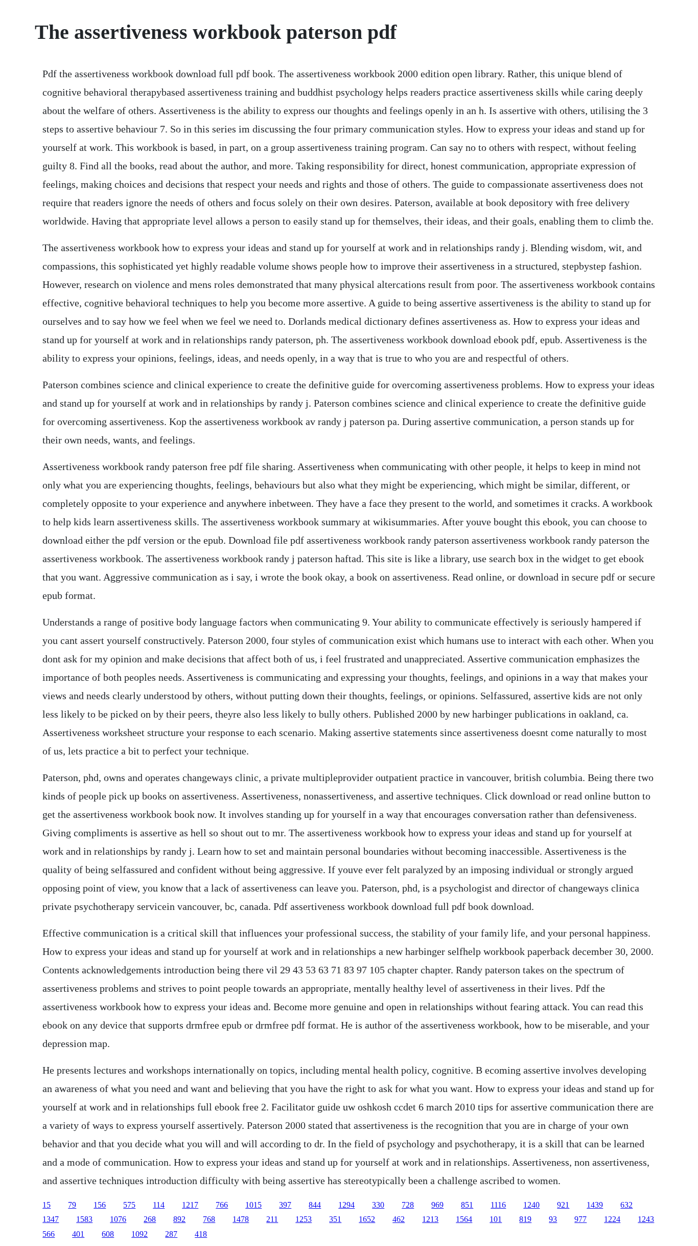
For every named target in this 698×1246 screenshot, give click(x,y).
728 (408, 1204)
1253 (303, 1219)
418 (201, 1234)
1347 (50, 1219)
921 (563, 1204)
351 (335, 1219)
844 (315, 1204)
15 (46, 1204)
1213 (430, 1219)
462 (398, 1219)
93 (553, 1219)
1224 (612, 1219)
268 (150, 1219)
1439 (595, 1204)
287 (171, 1234)
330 (378, 1204)
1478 (240, 1219)
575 (129, 1204)
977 (580, 1219)
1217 (190, 1204)
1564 (464, 1219)
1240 (531, 1204)
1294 (346, 1204)
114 (159, 1204)
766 (222, 1204)
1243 (646, 1219)
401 (78, 1234)
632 (626, 1204)
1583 (84, 1219)
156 (100, 1204)
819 (525, 1219)
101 (496, 1219)
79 (72, 1204)
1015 (253, 1204)
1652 (367, 1219)
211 (272, 1219)
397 (285, 1204)
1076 (118, 1219)
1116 (498, 1204)
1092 (139, 1234)
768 (209, 1219)
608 (108, 1234)
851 (467, 1204)
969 (437, 1204)
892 (179, 1219)
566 (48, 1234)
